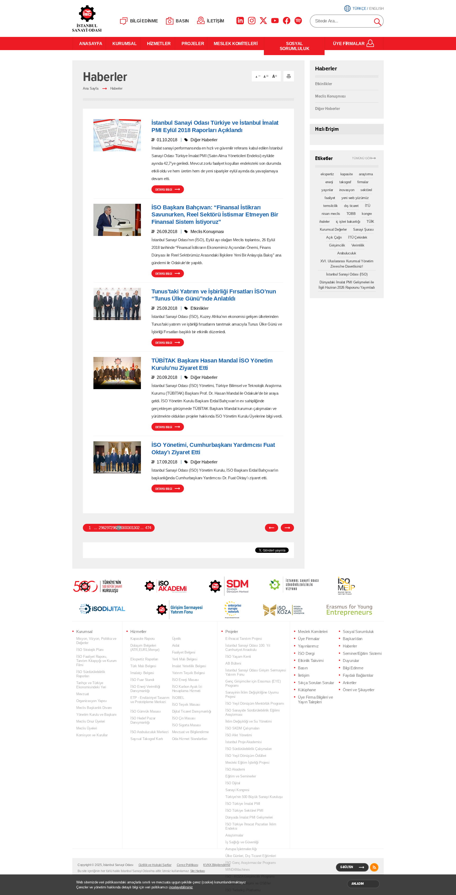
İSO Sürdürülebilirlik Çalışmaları (248, 749)
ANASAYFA (89, 43)
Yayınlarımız (308, 646)
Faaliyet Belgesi (184, 652)
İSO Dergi (306, 653)
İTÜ (367, 206)
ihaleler (324, 222)
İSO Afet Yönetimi (238, 735)
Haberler (116, 88)
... (95, 528)
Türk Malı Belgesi (143, 666)
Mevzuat (82, 694)
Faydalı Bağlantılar (358, 675)
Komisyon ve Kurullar (92, 735)
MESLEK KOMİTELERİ (236, 43)
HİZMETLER (157, 43)
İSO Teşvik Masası (186, 705)
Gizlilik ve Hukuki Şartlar (155, 865)
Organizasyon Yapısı (91, 701)
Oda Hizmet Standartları (189, 739)
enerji (329, 182)
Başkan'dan (352, 639)
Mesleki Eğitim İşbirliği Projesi (247, 763)
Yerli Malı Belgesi (184, 659)
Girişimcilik (337, 245)
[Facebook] (286, 20)
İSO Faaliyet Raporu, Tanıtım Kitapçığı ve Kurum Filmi (96, 661)
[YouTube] (275, 20)
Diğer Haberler (327, 108)
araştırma (366, 174)
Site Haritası (197, 870)
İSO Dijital (232, 783)
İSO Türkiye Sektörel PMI (244, 810)
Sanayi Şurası (363, 229)
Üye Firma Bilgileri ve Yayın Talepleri (315, 699)
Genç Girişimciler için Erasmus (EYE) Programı (253, 683)
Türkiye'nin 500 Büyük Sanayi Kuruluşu (254, 797)
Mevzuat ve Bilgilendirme (190, 732)
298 (113, 528)
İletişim (304, 675)
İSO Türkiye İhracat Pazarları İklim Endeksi (250, 826)
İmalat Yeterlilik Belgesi (189, 666)
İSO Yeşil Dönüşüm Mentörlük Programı (254, 703)
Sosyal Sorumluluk (358, 632)
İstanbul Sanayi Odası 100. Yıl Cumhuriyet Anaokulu (247, 648)
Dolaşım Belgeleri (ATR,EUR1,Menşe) (144, 648)
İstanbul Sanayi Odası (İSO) (347, 274)
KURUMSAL (123, 43)
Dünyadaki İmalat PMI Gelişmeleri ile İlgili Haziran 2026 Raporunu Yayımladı (347, 284)
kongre (367, 214)
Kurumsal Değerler (333, 229)
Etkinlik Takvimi (310, 661)
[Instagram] (251, 20)
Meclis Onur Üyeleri (90, 721)
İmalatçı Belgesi (142, 673)
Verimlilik (358, 245)
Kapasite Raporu (142, 639)
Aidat (176, 645)
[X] (263, 20)
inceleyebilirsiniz (181, 887)
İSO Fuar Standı (142, 680)
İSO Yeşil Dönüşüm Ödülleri (245, 756)
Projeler (231, 632)
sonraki (287, 528)
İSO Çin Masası (184, 718)
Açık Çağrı (334, 237)
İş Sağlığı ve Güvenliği (242, 842)
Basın (303, 668)
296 (101, 528)
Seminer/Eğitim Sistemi (362, 653)
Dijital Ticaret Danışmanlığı (192, 711)
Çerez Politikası (187, 865)
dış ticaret (351, 206)
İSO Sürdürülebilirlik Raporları (90, 674)
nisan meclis (331, 214)
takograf (345, 182)
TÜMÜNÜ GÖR (362, 158)
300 (124, 528)
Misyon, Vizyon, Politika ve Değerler (96, 641)
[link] (218, 586)
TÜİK (370, 222)
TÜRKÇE (359, 9)
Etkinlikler (323, 84)
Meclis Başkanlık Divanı (94, 708)
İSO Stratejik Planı (90, 650)
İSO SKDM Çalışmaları (242, 728)
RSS (374, 867)
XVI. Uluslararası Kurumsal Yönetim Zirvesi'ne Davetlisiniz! (346, 263)
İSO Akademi (159, 586)
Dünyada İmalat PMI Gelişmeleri (249, 817)
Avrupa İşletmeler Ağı (241, 849)
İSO (100, 18)
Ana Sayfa (90, 88)
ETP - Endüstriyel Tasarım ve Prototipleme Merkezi (149, 700)
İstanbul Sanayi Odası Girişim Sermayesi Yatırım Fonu (255, 672)
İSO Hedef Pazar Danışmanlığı (142, 720)
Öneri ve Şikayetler (358, 690)
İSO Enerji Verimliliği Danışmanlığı (145, 689)
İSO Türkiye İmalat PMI (242, 804)
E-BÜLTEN (346, 867)
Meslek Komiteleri (312, 632)
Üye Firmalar (308, 639)
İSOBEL (178, 698)
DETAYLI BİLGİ (163, 189)
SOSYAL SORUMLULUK (295, 46)
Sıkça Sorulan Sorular (316, 683)
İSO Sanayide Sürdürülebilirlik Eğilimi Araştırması (252, 712)
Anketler (350, 683)
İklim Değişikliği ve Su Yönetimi (248, 721)
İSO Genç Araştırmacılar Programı (250, 863)
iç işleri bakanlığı (348, 222)
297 (107, 528)
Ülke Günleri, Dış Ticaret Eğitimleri (250, 856)
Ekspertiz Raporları (144, 659)
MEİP (337, 586)
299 (118, 528)
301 (130, 528)
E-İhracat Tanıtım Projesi (243, 639)
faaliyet (330, 198)
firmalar (362, 182)
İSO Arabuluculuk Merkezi (149, 732)
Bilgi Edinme (353, 668)
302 (136, 528)
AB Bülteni (233, 663)
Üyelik (176, 639)
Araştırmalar (234, 835)
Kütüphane (307, 690)
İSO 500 (101, 586)
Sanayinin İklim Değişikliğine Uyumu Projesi (252, 694)
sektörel (366, 190)
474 (147, 528)
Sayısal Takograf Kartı (146, 739)
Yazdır (288, 76)
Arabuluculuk (346, 253)
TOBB (351, 214)
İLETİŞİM (215, 21)
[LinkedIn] (240, 20)
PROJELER (191, 43)
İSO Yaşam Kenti (238, 657)
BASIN (182, 21)
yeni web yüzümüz (355, 198)
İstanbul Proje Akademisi (243, 742)
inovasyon (346, 190)
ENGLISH (376, 9)
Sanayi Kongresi (237, 790)
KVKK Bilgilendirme (216, 865)
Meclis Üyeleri (86, 728)
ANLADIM (358, 884)
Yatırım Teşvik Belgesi (188, 673)
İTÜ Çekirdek (357, 237)
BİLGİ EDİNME (144, 21)
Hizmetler (138, 632)
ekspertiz (327, 174)
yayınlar (327, 190)
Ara (378, 22)
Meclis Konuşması (330, 95)
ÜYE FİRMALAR (348, 43)
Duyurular (351, 661)
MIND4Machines (237, 870)
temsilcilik (330, 206)
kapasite (346, 174)
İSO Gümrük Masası (145, 711)
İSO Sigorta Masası (186, 725)
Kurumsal (84, 632)
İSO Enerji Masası (185, 680)
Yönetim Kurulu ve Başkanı (96, 715)
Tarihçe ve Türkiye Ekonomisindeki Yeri (91, 685)
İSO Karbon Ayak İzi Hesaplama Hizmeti (187, 689)
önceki (271, 528)
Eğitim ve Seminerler (240, 776)
